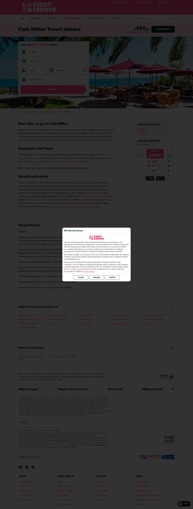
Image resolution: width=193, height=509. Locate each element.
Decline (112, 277)
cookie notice (75, 269)
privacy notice (88, 271)
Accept (81, 277)
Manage (96, 277)
